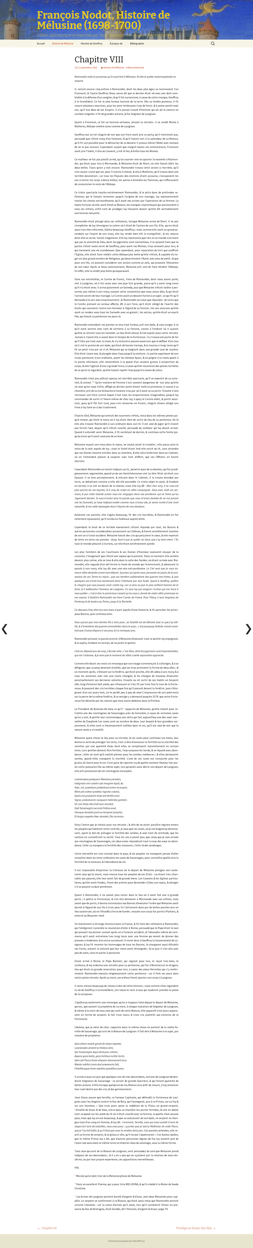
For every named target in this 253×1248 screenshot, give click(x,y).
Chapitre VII (47, 1228)
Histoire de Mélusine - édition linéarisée (123, 67)
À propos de (116, 43)
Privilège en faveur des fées (196, 1228)
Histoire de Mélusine (62, 43)
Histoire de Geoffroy (91, 43)
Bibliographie (137, 43)
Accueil (41, 43)
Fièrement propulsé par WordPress (126, 1240)
